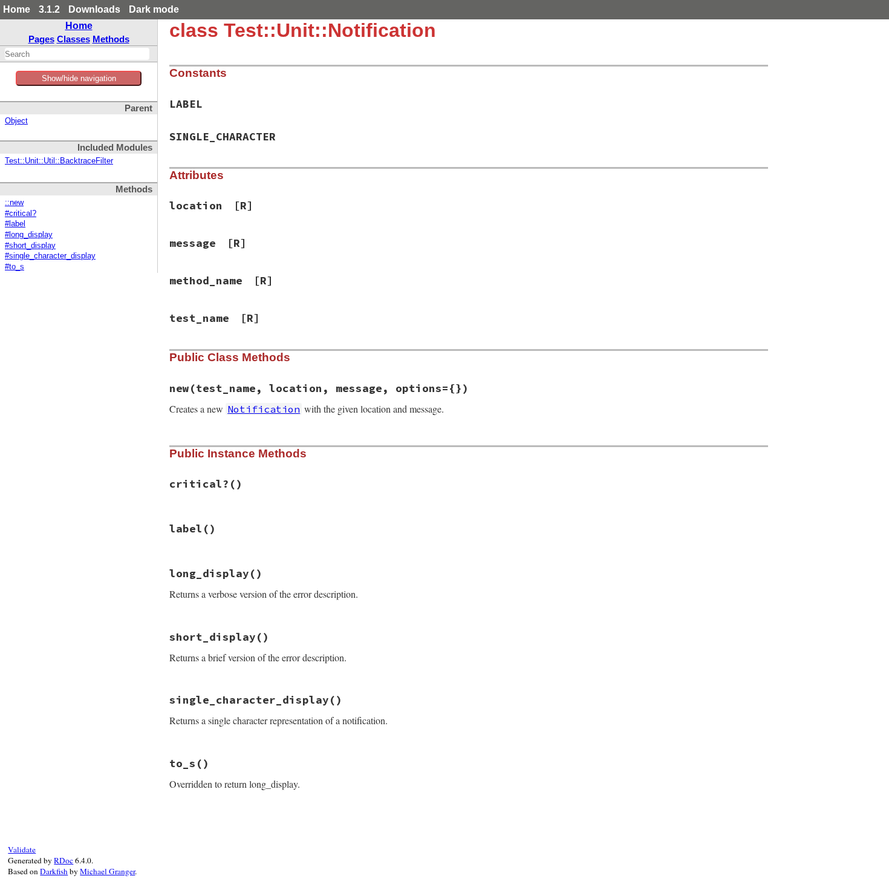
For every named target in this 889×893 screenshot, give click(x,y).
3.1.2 (49, 9)
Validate (22, 849)
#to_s (14, 267)
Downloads (94, 9)
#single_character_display (50, 256)
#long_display (29, 235)
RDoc (63, 860)
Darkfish (54, 871)
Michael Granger (107, 871)
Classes (73, 39)
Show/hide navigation (79, 78)
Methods (111, 39)
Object (16, 121)
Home (16, 9)
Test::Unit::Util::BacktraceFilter (59, 161)
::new (14, 202)
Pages (41, 39)
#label (15, 224)
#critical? (20, 213)
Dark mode (154, 9)
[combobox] (77, 54)
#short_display (30, 245)
